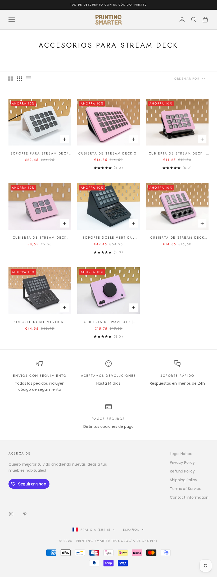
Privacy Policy (182, 462)
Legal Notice (181, 453)
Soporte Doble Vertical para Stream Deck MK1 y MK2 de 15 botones (108, 237)
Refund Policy (182, 471)
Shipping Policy (183, 480)
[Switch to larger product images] (10, 79)
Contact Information (189, 497)
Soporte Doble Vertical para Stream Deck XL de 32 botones (40, 322)
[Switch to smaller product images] (19, 79)
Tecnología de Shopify (134, 541)
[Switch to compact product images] (28, 79)
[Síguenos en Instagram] (11, 514)
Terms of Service (185, 488)
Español (131, 530)
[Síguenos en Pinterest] (25, 514)
